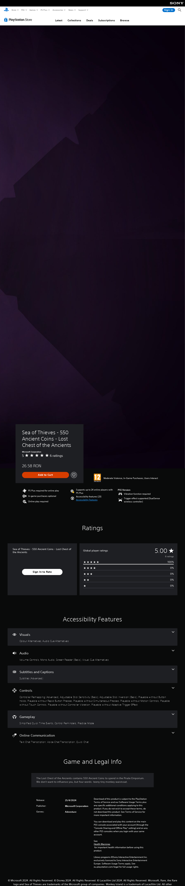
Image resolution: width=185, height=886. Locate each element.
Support (82, 10)
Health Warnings (102, 844)
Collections (74, 20)
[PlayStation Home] (6, 10)
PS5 (23, 10)
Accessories (57, 10)
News (70, 10)
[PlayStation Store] (19, 20)
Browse (124, 20)
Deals (89, 20)
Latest (58, 20)
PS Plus (43, 10)
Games (32, 10)
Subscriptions (106, 20)
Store (13, 10)
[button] (87, 499)
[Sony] (177, 5)
